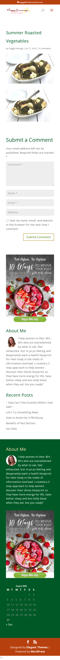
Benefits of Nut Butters (21, 423)
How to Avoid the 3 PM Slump (24, 417)
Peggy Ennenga (16, 48)
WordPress (38, 651)
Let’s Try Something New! (22, 412)
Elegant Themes (37, 647)
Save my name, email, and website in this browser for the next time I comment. (29, 225)
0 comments (45, 48)
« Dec (9, 624)
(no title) (11, 428)
